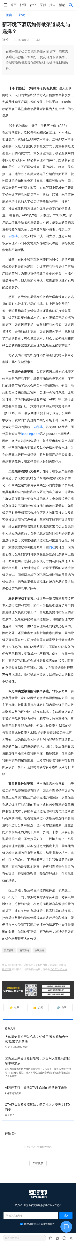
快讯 (23, 5)
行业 (33, 5)
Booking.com (30, 434)
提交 (66, 1215)
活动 (62, 5)
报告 (52, 5)
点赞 (38, 1007)
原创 (43, 5)
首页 (13, 5)
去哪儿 (13, 236)
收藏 (14, 1007)
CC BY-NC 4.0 (58, 969)
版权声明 (6, 969)
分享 (61, 1007)
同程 (52, 547)
